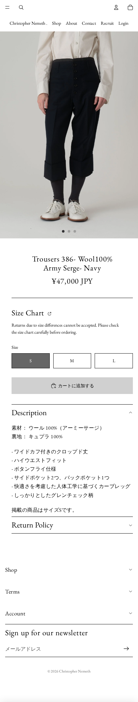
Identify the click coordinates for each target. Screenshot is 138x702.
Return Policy (32, 525)
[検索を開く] (21, 7)
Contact (89, 23)
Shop (56, 23)
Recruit (107, 23)
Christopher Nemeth (75, 671)
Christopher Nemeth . (28, 23)
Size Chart (29, 313)
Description (29, 412)
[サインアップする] (126, 649)
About (71, 23)
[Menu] (7, 7)
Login (123, 23)
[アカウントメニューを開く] (116, 7)
